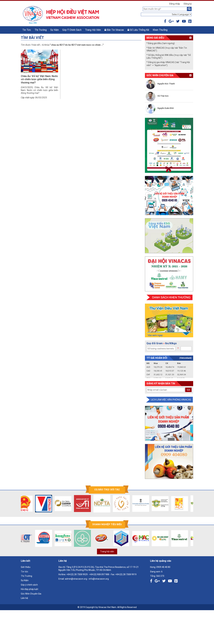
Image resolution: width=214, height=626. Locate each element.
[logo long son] (52, 538)
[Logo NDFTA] (91, 503)
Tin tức (26, 29)
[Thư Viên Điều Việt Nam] (169, 320)
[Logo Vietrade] (33, 503)
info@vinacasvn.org (99, 579)
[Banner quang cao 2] (169, 461)
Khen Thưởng (160, 29)
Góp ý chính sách (71, 29)
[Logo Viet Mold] (111, 538)
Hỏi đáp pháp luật (29, 589)
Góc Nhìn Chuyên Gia (31, 593)
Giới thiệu (25, 567)
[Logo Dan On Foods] (91, 538)
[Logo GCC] (52, 503)
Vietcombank (185, 358)
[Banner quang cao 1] (169, 423)
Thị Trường (41, 29)
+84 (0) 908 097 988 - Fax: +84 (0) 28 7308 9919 (112, 574)
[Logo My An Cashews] (130, 538)
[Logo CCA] (188, 503)
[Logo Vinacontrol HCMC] (169, 538)
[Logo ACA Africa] (169, 503)
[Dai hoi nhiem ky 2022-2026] (169, 273)
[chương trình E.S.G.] (169, 235)
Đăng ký (188, 4)
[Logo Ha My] (72, 538)
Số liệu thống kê (139, 29)
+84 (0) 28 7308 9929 (77, 574)
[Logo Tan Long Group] (150, 538)
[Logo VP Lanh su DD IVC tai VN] (150, 503)
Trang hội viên (93, 29)
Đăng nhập (174, 4)
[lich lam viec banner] (169, 400)
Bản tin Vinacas (115, 29)
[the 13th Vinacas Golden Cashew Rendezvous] (169, 145)
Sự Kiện (54, 29)
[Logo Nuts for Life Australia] (111, 503)
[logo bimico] (33, 538)
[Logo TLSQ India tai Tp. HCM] (130, 503)
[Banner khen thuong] (169, 297)
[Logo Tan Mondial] (188, 538)
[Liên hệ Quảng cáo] (169, 195)
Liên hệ (24, 598)
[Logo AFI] (72, 503)
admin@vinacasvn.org (76, 579)
